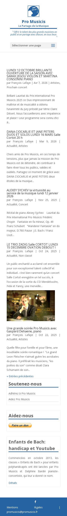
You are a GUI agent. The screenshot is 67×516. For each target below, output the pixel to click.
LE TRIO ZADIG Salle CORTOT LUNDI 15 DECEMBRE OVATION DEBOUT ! (32, 245)
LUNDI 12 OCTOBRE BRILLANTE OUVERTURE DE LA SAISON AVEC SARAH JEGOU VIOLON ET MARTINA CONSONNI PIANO (32, 74)
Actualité (12, 146)
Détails (13, 483)
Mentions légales (25, 507)
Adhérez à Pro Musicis (22, 393)
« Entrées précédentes (20, 376)
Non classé (25, 255)
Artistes (55, 83)
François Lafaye (21, 83)
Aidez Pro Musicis (19, 399)
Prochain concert (17, 87)
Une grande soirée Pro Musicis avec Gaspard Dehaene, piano (32, 329)
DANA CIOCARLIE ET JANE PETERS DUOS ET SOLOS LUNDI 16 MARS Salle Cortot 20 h (33, 135)
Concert (23, 204)
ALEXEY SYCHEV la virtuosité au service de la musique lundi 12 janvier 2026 (32, 193)
